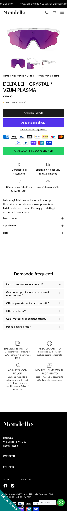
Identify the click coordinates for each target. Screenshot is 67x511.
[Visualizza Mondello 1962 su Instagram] (12, 485)
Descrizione (10, 218)
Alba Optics (18, 75)
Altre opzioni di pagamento (33, 129)
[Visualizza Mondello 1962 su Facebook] (5, 485)
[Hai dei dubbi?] (61, 502)
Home (6, 75)
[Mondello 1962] (14, 12)
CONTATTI (9, 456)
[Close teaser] (22, 506)
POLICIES (8, 467)
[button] (11, 500)
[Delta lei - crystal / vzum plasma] (18, 63)
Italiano (6, 479)
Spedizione (9, 225)
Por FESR (27, 497)
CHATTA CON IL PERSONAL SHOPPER (33, 150)
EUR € (23, 479)
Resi (5, 232)
